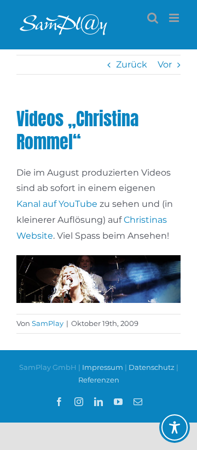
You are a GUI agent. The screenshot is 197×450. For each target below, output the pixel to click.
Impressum (103, 367)
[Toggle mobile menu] (175, 18)
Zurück (131, 64)
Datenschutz (152, 367)
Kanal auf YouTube (56, 204)
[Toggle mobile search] (152, 18)
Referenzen (98, 379)
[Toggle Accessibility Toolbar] (174, 427)
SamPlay (47, 323)
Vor (165, 64)
